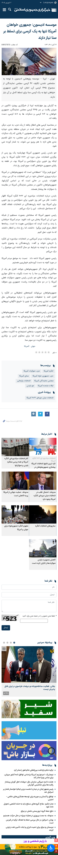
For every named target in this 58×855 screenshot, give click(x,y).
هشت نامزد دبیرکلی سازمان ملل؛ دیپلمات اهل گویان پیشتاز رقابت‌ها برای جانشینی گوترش (29, 783)
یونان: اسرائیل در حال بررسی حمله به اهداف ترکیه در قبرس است (29, 821)
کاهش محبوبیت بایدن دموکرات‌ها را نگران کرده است (44, 561)
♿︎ (51, 848)
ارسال (6, 627)
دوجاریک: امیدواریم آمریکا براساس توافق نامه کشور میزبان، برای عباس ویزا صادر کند (28, 776)
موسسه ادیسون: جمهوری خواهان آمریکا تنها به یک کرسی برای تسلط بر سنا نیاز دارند (29, 31)
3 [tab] (7, 643)
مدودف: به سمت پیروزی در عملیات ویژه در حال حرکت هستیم (28, 815)
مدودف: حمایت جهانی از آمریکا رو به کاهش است (15, 494)
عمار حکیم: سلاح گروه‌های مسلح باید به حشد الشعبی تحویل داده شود (28, 805)
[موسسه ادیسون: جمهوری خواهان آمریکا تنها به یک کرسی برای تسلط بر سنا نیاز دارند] (29, 61)
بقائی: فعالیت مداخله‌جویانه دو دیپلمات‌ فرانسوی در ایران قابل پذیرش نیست (29, 688)
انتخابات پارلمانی (23, 380)
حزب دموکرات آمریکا (32, 371)
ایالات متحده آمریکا (45, 385)
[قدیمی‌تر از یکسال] (43, 447)
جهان (33, 346)
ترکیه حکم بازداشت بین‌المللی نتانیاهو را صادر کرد (33, 770)
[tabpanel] (29, 671)
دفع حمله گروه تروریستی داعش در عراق (37, 811)
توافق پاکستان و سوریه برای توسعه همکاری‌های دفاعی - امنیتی (29, 798)
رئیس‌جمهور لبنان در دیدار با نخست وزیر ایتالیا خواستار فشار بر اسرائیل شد (28, 791)
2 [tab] (11, 643)
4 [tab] (4, 643)
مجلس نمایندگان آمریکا (43, 380)
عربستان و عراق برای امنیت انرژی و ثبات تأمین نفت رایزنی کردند (29, 829)
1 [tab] (14, 643)
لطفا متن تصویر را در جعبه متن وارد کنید (39, 616)
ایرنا (32, 10)
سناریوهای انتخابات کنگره (45, 526)
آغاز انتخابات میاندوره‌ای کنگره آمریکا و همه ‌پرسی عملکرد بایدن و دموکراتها (16, 462)
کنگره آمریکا (48, 371)
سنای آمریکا (24, 376)
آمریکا (26, 346)
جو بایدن (30, 385)
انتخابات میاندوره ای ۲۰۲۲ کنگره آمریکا (44, 459)
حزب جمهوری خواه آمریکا (43, 376)
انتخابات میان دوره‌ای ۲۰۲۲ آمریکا (40, 398)
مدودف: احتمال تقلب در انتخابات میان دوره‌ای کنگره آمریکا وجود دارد (45, 496)
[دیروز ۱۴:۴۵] (29, 664)
